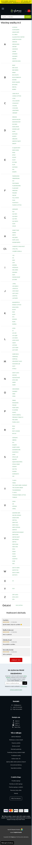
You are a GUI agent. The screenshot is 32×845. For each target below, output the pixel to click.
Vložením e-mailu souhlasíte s (16, 688)
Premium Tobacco (17, 417)
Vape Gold (15, 525)
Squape (14, 459)
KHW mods (15, 307)
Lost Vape (15, 350)
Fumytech (15, 202)
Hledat (28, 17)
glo (13, 211)
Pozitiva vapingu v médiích (16, 787)
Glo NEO (14, 214)
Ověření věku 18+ (16, 758)
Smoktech (15, 452)
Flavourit (15, 188)
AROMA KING (15, 44)
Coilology (15, 103)
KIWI (13, 312)
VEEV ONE (15, 546)
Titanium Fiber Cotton (19, 495)
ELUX (13, 164)
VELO (13, 549)
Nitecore (15, 380)
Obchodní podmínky (16, 749)
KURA (13, 321)
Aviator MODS (16, 61)
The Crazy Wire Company (19, 485)
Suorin (14, 471)
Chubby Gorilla (17, 251)
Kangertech (16, 302)
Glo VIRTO (15, 221)
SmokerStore (16, 449)
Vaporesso (15, 539)
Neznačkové (16, 377)
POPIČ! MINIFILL (16, 415)
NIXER (14, 382)
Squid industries (17, 461)
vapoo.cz (17, 721)
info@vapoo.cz (17, 705)
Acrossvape (15, 29)
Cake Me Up (15, 93)
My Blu (14, 368)
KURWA (14, 324)
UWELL (14, 508)
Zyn (13, 599)
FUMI (13, 200)
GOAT (13, 223)
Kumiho (14, 319)
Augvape (14, 56)
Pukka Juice (15, 422)
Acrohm (14, 27)
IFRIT (13, 260)
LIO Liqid (14, 335)
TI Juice (14, 492)
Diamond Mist (16, 122)
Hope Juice (15, 240)
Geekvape (15, 209)
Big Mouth (15, 75)
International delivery (16, 765)
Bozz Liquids (16, 82)
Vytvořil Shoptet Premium (14, 829)
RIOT (13, 428)
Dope (13, 131)
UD (13, 504)
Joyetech (15, 288)
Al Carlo (14, 34)
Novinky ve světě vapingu (15, 784)
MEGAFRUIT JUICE (17, 361)
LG (13, 330)
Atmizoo (14, 54)
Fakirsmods (15, 176)
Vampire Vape (16, 513)
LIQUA (14, 342)
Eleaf (14, 160)
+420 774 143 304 (17, 707)
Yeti (13, 588)
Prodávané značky (16, 755)
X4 (13, 581)
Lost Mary (15, 347)
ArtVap (14, 46)
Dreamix (14, 138)
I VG (13, 255)
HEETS (14, 235)
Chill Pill (15, 248)
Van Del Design (16, 515)
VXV (13, 563)
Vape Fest (15, 522)
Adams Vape (15, 32)
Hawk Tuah (15, 230)
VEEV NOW (15, 544)
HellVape (15, 237)
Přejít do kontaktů (17, 709)
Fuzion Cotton (16, 205)
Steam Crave (16, 464)
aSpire (14, 51)
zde (24, 680)
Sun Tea (14, 469)
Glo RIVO (14, 216)
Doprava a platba (16, 743)
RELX (13, 426)
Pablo (14, 400)
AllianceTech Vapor (18, 37)
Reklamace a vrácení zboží (16, 739)
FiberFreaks (16, 178)
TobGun (14, 497)
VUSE (13, 561)
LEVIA (13, 328)
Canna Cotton (16, 96)
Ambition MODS (16, 39)
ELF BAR (14, 162)
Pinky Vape (15, 407)
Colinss (14, 105)
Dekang (14, 117)
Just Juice (15, 293)
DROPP (14, 143)
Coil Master (15, 100)
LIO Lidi (14, 333)
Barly (14, 72)
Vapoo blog (17, 727)
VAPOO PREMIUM (16, 736)
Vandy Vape (15, 517)
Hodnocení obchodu (16, 612)
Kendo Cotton (16, 304)
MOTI (13, 366)
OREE (13, 393)
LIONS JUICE (15, 340)
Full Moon (15, 197)
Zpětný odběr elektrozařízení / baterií (16, 761)
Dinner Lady (15, 129)
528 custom (19, 605)
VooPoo (14, 558)
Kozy (13, 314)
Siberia (14, 440)
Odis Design (15, 389)
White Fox (15, 570)
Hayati (14, 232)
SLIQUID (14, 445)
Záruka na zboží (16, 746)
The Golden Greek (17, 487)
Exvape (14, 172)
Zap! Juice (15, 594)
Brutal (14, 87)
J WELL (14, 283)
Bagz (13, 65)
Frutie (14, 195)
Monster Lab (16, 363)
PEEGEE (14, 405)
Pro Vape (15, 419)
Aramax (14, 41)
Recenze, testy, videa (15, 790)
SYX (13, 476)
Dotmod (14, 134)
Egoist (14, 157)
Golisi (14, 226)
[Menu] (3, 8)
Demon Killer (16, 119)
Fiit (13, 181)
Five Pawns (15, 183)
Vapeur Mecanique (18, 532)
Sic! (13, 442)
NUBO (14, 384)
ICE (13, 257)
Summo (14, 466)
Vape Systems (16, 527)
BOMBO (14, 79)
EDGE (13, 152)
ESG (13, 169)
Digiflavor (15, 126)
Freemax (14, 190)
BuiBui (14, 89)
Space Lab (15, 457)
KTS (13, 316)
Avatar (14, 58)
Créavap (14, 113)
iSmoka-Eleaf (16, 277)
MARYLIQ (14, 359)
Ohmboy (14, 391)
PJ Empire (15, 410)
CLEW (13, 98)
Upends (14, 506)
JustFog (14, 295)
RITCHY (14, 433)
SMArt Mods (16, 447)
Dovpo (14, 136)
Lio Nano (15, 338)
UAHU (14, 501)
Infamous (15, 267)
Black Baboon (16, 77)
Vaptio (14, 541)
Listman (14, 345)
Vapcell (14, 520)
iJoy (13, 262)
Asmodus (15, 49)
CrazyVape (15, 110)
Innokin (14, 272)
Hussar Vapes (16, 242)
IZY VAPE (14, 279)
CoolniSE (15, 108)
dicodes (14, 124)
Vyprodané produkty (16, 768)
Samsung (15, 437)
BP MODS (14, 84)
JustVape (15, 298)
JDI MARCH (15, 286)
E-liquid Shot (16, 147)
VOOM (14, 556)
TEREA (14, 483)
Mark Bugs (15, 354)
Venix (14, 551)
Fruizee (14, 193)
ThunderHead (16, 490)
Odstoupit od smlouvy (7, 843)
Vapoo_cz (17, 725)
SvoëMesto (15, 474)
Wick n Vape (15, 572)
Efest (14, 155)
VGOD (14, 554)
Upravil (16, 832)
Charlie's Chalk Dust (18, 246)
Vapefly (14, 529)
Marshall (15, 356)
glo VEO (14, 218)
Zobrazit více (16, 660)
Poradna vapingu (16, 780)
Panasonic (15, 402)
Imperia (14, 265)
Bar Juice (15, 67)
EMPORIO (15, 167)
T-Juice (14, 480)
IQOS (13, 274)
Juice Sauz (15, 291)
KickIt (14, 309)
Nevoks (14, 375)
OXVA (13, 396)
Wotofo (14, 575)
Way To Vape (16, 567)
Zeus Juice (15, 597)
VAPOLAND (15, 534)
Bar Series (15, 70)
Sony (13, 454)
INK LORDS (15, 270)
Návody (16, 793)
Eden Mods (15, 150)
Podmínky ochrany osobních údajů (16, 752)
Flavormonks (16, 185)
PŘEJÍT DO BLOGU (16, 798)
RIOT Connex (16, 431)
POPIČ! (14, 412)
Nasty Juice (15, 372)
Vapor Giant (16, 537)
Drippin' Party (16, 141)
